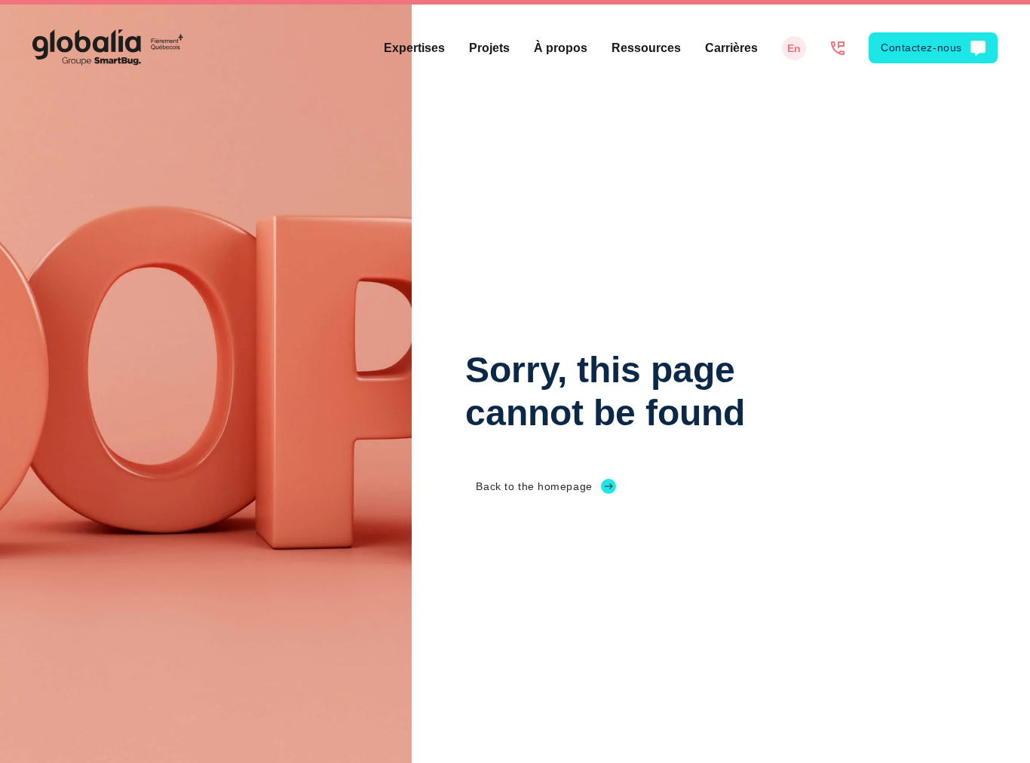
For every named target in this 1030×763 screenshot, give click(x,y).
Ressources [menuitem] (646, 47)
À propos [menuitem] (560, 47)
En (794, 48)
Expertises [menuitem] (414, 47)
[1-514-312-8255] (837, 48)
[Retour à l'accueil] (107, 47)
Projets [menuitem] (489, 47)
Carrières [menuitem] (731, 47)
